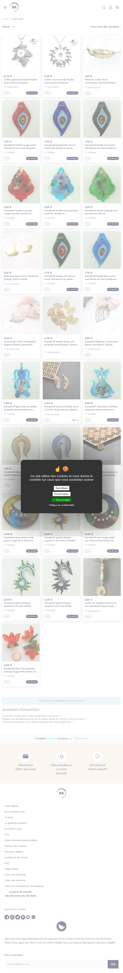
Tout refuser (61, 488)
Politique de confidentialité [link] (61, 505)
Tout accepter (62, 500)
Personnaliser (61, 494)
